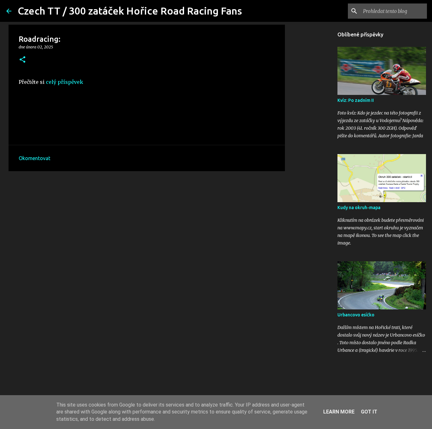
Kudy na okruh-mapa (358, 207)
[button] (22, 60)
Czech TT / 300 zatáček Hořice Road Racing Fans (130, 10)
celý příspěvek (64, 82)
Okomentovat (34, 158)
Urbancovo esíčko (355, 314)
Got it (369, 412)
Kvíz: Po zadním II (355, 100)
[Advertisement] (146, 225)
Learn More (339, 412)
